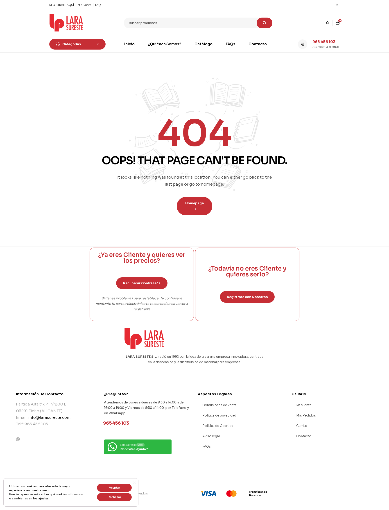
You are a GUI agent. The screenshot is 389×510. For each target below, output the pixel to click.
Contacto (303, 436)
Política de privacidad (219, 415)
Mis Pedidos (306, 415)
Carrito (301, 426)
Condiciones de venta (219, 405)
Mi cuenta (303, 405)
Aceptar (114, 487)
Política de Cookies (217, 426)
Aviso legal (211, 436)
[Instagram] (337, 5)
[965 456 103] (302, 44)
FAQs (206, 446)
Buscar (264, 23)
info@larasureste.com (49, 417)
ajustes (43, 498)
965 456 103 (323, 41)
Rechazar (114, 497)
